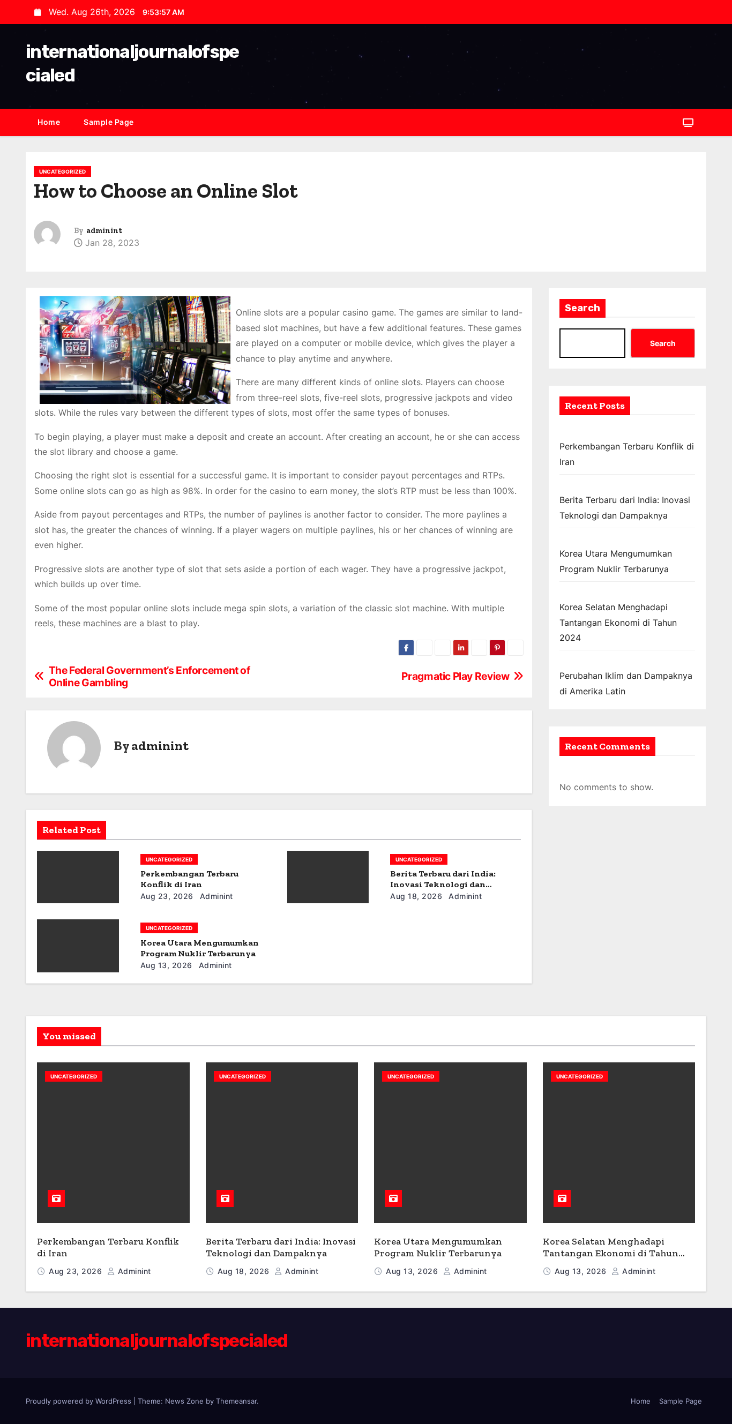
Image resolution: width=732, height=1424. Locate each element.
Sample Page (109, 121)
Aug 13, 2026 (166, 965)
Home (49, 121)
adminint (104, 230)
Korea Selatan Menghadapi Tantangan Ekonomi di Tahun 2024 (618, 622)
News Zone (184, 1401)
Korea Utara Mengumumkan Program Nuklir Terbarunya (199, 948)
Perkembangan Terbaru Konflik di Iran (189, 878)
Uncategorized (62, 171)
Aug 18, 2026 (416, 896)
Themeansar (236, 1401)
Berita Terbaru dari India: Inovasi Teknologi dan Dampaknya (443, 884)
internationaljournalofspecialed (156, 1341)
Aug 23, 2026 (166, 896)
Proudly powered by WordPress (79, 1401)
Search (582, 308)
